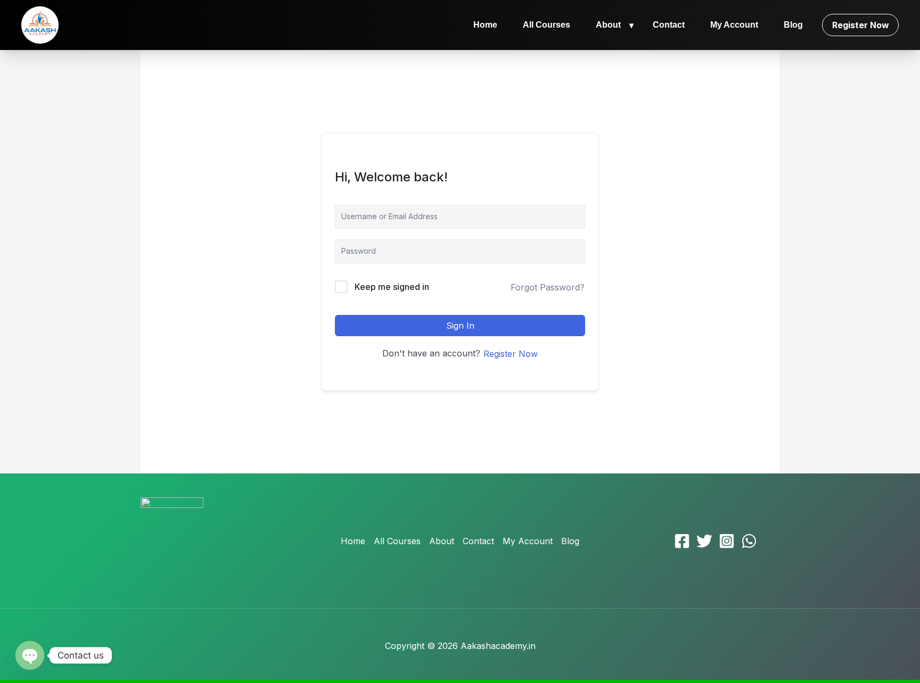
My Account (734, 24)
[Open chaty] (29, 655)
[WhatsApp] (749, 541)
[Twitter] (704, 541)
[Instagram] (727, 541)
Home (485, 24)
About (608, 24)
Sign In (460, 325)
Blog (793, 24)
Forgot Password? (548, 287)
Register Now (860, 25)
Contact (669, 24)
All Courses (546, 24)
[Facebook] (682, 541)
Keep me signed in (392, 286)
